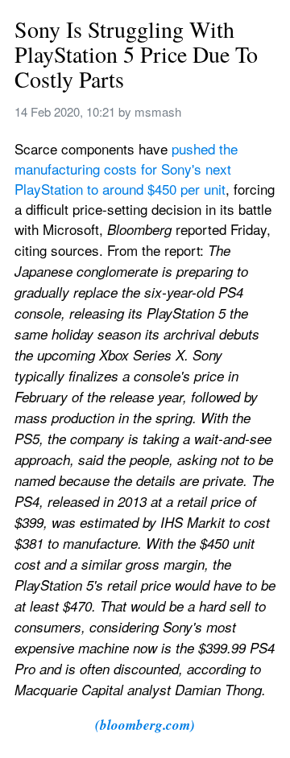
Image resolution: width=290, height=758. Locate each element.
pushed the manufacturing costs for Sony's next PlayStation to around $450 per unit (128, 168)
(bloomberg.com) (145, 725)
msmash (158, 111)
